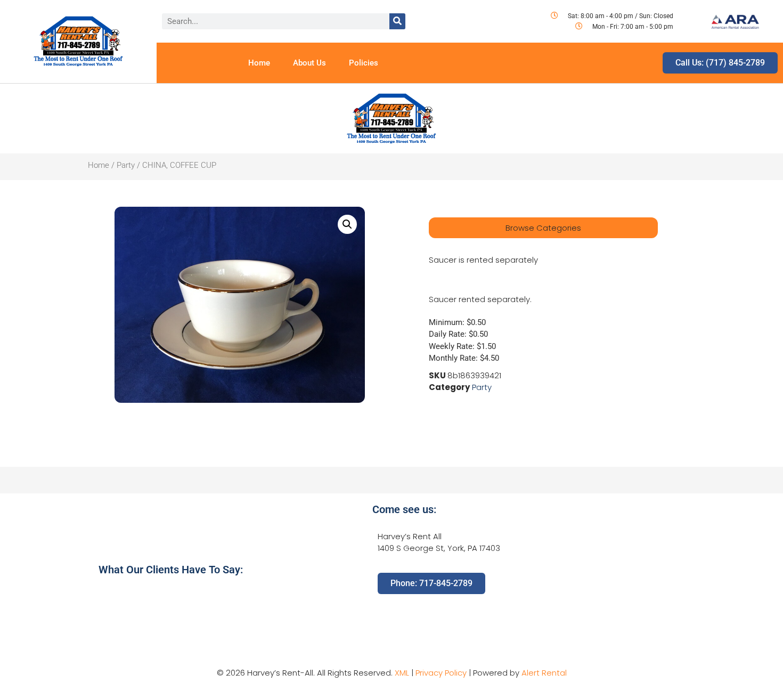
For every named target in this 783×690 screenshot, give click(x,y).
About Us (309, 63)
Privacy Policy (441, 672)
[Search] (397, 21)
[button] (347, 224)
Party (126, 165)
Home (259, 63)
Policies (363, 63)
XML (402, 672)
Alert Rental (544, 672)
